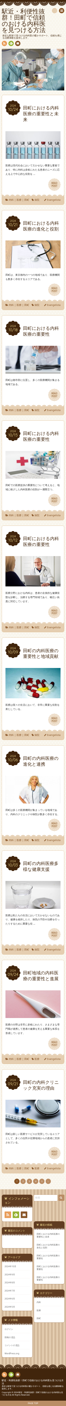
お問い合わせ (17, 43)
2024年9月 (10, 1274)
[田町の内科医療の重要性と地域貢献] (33, 696)
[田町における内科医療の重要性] (33, 371)
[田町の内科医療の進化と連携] (33, 801)
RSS (4, 43)
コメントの (12, 1345)
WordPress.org (12, 1353)
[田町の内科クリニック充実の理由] (33, 1125)
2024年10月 (10, 1266)
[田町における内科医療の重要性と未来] (33, 156)
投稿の (10, 1337)
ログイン (9, 1329)
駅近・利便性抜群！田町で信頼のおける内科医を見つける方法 (33, 1382)
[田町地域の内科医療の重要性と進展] (33, 1016)
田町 (26, 199)
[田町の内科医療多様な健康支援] (33, 906)
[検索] (54, 10)
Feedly (11, 43)
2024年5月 (10, 1306)
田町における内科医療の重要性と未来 (48, 1235)
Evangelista (54, 199)
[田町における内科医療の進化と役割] (33, 266)
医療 (19, 199)
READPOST (54, 184)
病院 (36, 199)
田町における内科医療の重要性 (48, 1257)
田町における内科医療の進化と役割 (48, 1246)
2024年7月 (10, 1290)
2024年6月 (10, 1298)
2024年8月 (10, 1282)
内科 (11, 199)
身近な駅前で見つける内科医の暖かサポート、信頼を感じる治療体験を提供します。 (33, 1387)
